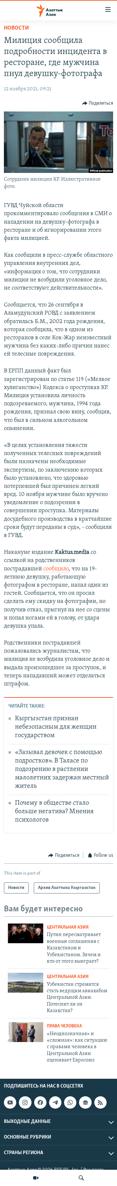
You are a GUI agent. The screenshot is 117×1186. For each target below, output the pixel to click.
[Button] (97, 103)
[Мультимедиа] (36, 1178)
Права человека (64, 1026)
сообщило (56, 569)
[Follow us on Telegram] (55, 1102)
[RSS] (100, 1102)
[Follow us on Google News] (85, 1102)
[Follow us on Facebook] (40, 1102)
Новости (16, 28)
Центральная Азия (68, 927)
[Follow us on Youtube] (10, 1102)
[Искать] (81, 1178)
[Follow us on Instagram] (25, 1102)
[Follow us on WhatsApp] (70, 1102)
